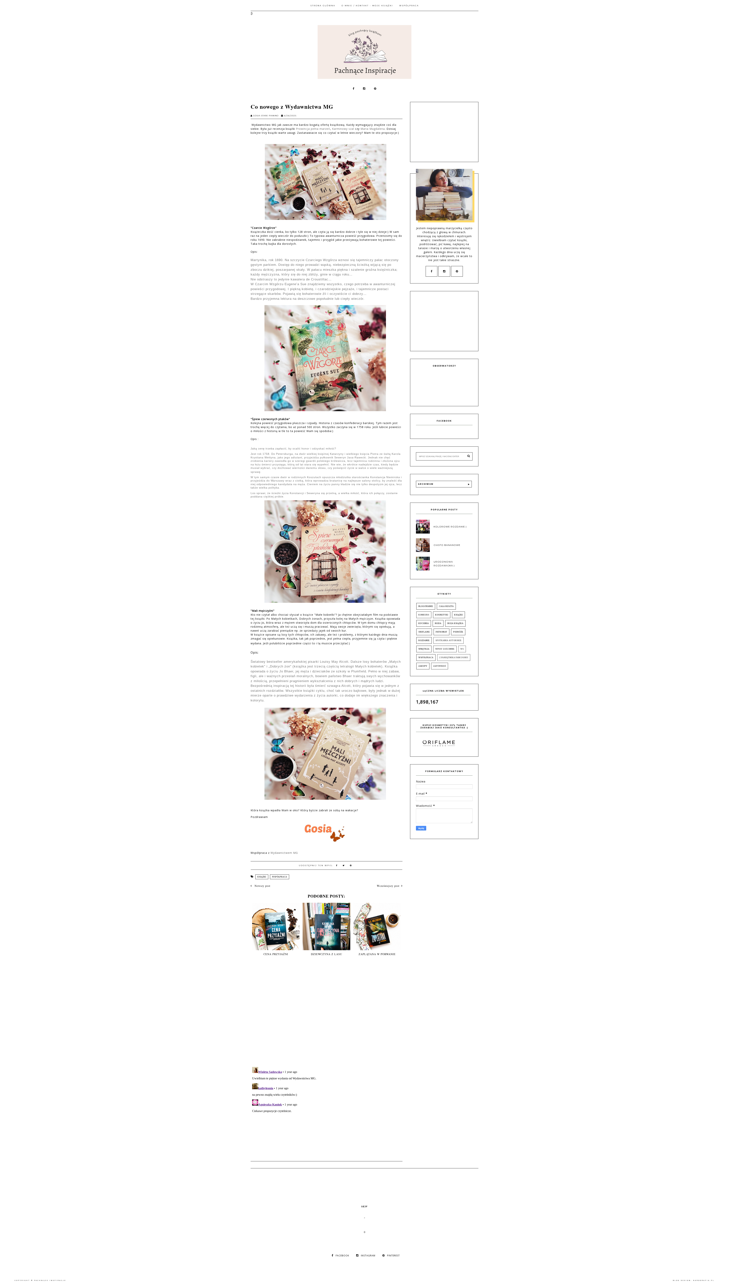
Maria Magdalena (373, 129)
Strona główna (322, 5)
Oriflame (424, 632)
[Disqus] (326, 1014)
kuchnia (423, 623)
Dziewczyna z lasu (326, 954)
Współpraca (409, 5)
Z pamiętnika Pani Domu (453, 657)
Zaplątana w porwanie (377, 954)
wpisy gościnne (444, 649)
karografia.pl (703, 1280)
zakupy (422, 666)
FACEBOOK (342, 1255)
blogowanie (425, 606)
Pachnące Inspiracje (50, 1280)
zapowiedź (439, 666)
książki (261, 877)
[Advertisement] (444, 131)
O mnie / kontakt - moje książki (367, 5)
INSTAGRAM (368, 1255)
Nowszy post (262, 886)
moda (438, 623)
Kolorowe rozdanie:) (450, 526)
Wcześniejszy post (388, 886)
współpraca (279, 877)
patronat (441, 632)
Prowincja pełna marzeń (313, 129)
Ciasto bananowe (447, 545)
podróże (458, 632)
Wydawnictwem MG (284, 853)
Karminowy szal (343, 129)
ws (462, 649)
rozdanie (424, 640)
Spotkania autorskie (449, 640)
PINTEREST (393, 1255)
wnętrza (423, 649)
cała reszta (446, 606)
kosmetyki (441, 615)
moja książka (455, 623)
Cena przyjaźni (276, 954)
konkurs (423, 615)
